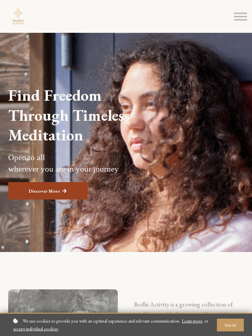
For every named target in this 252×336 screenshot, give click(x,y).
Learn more (192, 321)
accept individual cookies (35, 329)
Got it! (230, 325)
